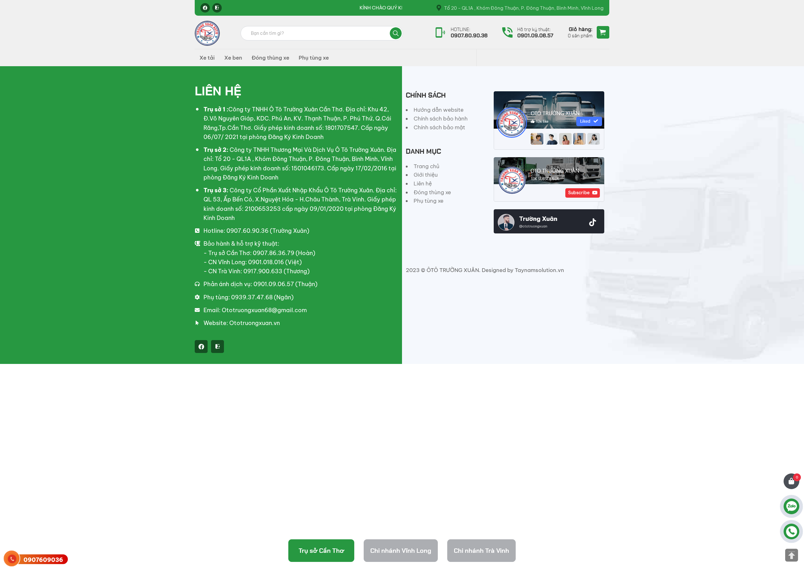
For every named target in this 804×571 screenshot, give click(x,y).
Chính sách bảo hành (441, 118)
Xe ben (233, 57)
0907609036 (43, 559)
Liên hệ (423, 183)
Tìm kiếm (396, 33)
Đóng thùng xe (270, 57)
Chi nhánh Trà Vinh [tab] (481, 551)
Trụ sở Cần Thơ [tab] (321, 551)
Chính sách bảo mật (439, 127)
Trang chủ (426, 166)
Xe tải (207, 57)
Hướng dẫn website (439, 109)
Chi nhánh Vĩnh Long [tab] (400, 551)
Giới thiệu (426, 174)
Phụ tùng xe (314, 57)
